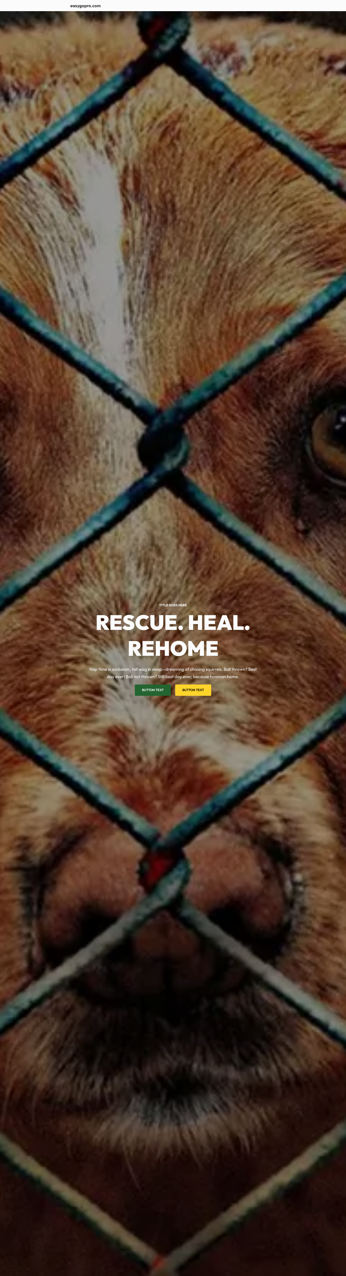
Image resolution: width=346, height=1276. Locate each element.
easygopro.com (85, 5)
